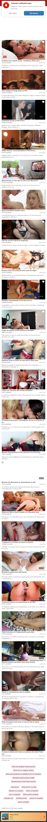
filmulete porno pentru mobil (23, 778)
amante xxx (8, 798)
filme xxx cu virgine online (24, 770)
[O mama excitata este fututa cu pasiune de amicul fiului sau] (23, 741)
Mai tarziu (13, 13)
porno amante (23, 802)
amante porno (21, 798)
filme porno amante (30, 794)
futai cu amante (32, 791)
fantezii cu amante (16, 791)
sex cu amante (14, 794)
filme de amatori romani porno (23, 767)
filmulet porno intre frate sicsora (23, 781)
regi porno (15, 787)
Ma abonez (34, 13)
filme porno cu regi (29, 787)
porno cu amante (36, 798)
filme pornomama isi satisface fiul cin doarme (23, 774)
